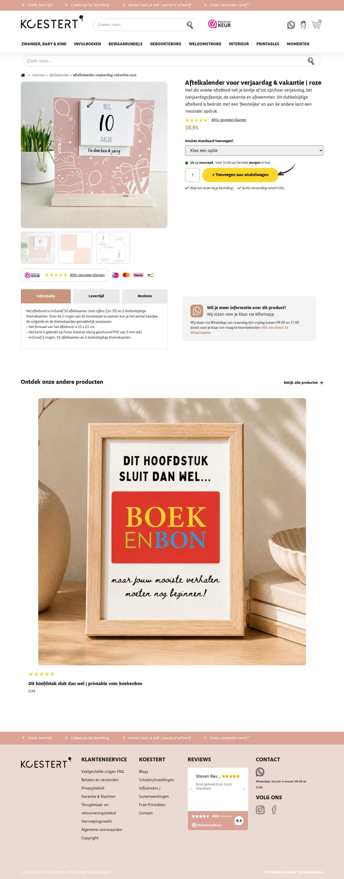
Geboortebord (165, 44)
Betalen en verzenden (100, 780)
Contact (146, 813)
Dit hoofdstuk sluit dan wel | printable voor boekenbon (85, 684)
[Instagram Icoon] (260, 810)
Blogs (143, 771)
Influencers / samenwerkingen (154, 792)
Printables (267, 44)
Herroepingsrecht (96, 821)
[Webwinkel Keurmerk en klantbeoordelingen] (219, 26)
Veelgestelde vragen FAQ (102, 771)
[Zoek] (191, 25)
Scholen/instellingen (156, 780)
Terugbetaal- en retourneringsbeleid (98, 809)
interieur (39, 75)
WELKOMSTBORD (205, 44)
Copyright (89, 838)
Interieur (239, 44)
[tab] (46, 296)
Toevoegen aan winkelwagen (242, 175)
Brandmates (311, 871)
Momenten (298, 44)
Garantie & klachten (98, 796)
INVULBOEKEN (87, 44)
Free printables (152, 805)
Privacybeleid (92, 788)
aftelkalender (59, 75)
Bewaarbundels (126, 44)
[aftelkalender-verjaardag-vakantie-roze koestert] (94, 155)
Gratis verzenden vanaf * (230, 5)
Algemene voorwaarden (101, 829)
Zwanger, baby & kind (43, 44)
